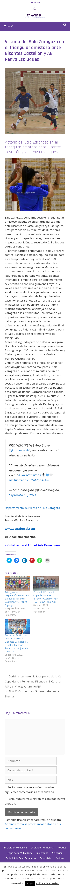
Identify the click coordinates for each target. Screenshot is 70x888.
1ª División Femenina (15, 847)
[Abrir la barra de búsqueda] (65, 25)
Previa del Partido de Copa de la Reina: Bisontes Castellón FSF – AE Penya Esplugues (45, 597)
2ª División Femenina (42, 847)
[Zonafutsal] (35, 12)
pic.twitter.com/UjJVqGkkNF (29, 480)
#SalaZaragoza (29, 475)
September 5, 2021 (22, 495)
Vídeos (60, 858)
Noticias (61, 847)
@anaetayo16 (20, 450)
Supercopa (42, 852)
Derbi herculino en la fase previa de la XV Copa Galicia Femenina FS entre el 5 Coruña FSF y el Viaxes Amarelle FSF (33, 681)
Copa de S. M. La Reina (20, 852)
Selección (57, 852)
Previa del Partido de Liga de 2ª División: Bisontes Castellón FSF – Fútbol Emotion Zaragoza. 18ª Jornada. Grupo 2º (17, 643)
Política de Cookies (47, 883)
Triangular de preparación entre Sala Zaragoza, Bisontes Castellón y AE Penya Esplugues (17, 599)
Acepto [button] (30, 883)
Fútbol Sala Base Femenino (21, 858)
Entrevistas (46, 858)
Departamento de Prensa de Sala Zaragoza (32, 508)
